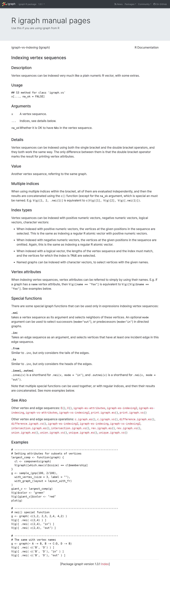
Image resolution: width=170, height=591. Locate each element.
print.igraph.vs (132, 412)
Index (105, 564)
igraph (11, 3)
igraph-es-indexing (94, 423)
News (119, 4)
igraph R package (27, 4)
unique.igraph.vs (111, 432)
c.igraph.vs (106, 419)
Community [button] (144, 4)
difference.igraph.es (135, 419)
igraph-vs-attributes (42, 412)
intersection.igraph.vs (68, 428)
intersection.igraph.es (28, 428)
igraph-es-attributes (89, 408)
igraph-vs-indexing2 (74, 412)
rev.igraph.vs (126, 428)
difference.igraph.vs (27, 423)
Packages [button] (129, 4)
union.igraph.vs (52, 432)
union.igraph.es (23, 432)
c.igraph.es (83, 419)
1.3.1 (40, 4)
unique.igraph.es (81, 432)
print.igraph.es (103, 412)
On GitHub (161, 4)
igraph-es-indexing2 (122, 408)
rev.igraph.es (101, 428)
